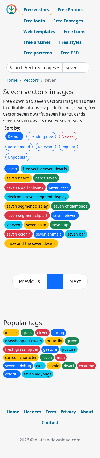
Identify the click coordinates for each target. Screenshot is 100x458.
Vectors (31, 80)
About (86, 412)
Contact (50, 422)
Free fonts (34, 21)
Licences (32, 412)
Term (51, 412)
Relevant (46, 146)
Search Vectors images (33, 68)
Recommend (19, 146)
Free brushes (37, 42)
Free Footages (68, 21)
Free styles (70, 42)
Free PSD (70, 53)
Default (14, 136)
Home (11, 80)
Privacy (68, 412)
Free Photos (70, 10)
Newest (68, 136)
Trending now (41, 136)
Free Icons (74, 31)
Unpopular (17, 157)
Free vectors (36, 10)
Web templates (39, 31)
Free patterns (37, 53)
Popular (68, 146)
